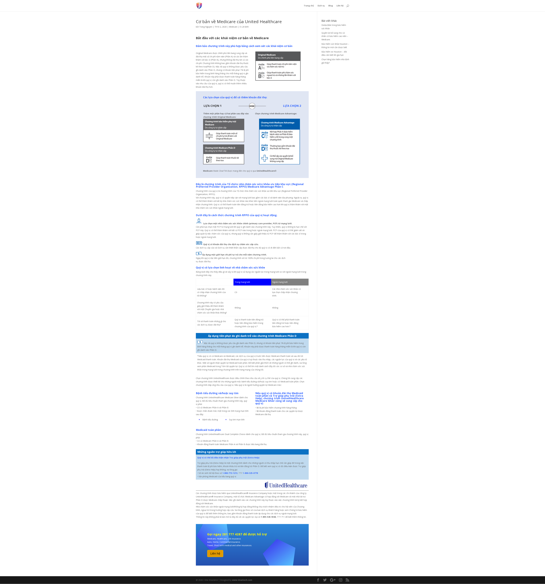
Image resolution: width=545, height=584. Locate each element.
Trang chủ (309, 6)
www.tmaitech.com (242, 580)
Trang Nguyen (205, 26)
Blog (330, 6)
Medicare (233, 26)
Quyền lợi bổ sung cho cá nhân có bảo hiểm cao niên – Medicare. (334, 36)
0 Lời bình (244, 26)
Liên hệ (340, 6)
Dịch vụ (321, 6)
